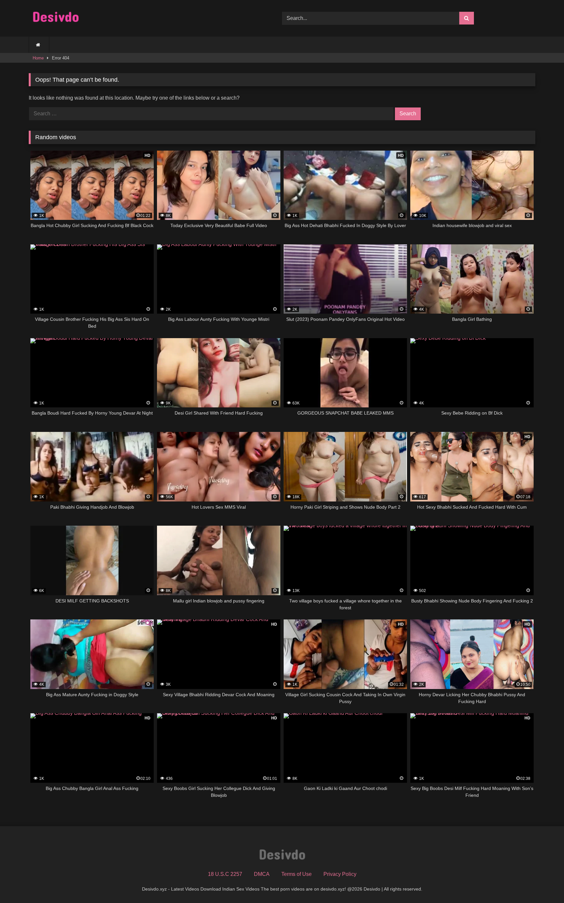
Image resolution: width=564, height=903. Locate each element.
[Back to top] (544, 883)
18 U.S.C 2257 (225, 874)
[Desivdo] (56, 18)
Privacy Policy (339, 874)
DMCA (262, 874)
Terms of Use (296, 874)
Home (38, 58)
